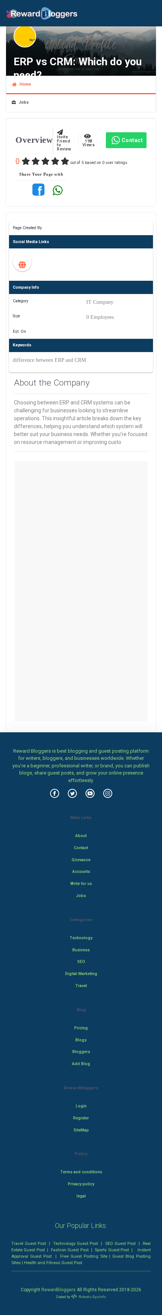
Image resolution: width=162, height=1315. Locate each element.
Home (24, 84)
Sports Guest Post (112, 1249)
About (81, 835)
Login (81, 1106)
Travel (81, 985)
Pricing (81, 1028)
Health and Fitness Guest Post (53, 1262)
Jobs (22, 102)
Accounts (81, 871)
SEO (81, 961)
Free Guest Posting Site (83, 1256)
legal (81, 1196)
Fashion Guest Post (70, 1249)
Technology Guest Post (75, 1243)
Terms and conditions (81, 1172)
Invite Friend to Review (64, 141)
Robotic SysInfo (92, 1297)
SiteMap (81, 1130)
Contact (132, 140)
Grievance (81, 859)
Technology (81, 937)
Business (81, 950)
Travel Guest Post (28, 1243)
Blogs (81, 1040)
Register (81, 1118)
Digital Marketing (81, 973)
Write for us (81, 883)
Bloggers (81, 1051)
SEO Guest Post (120, 1243)
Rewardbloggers (58, 1289)
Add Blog (81, 1063)
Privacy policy (81, 1184)
